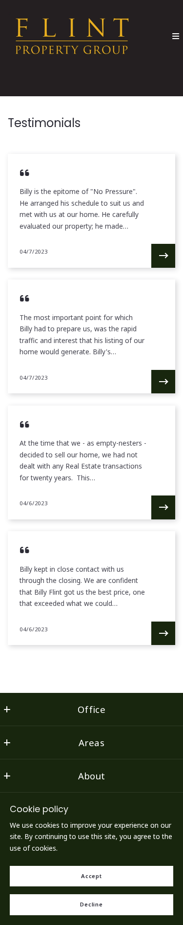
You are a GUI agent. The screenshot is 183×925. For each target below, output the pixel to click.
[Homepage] (72, 36)
